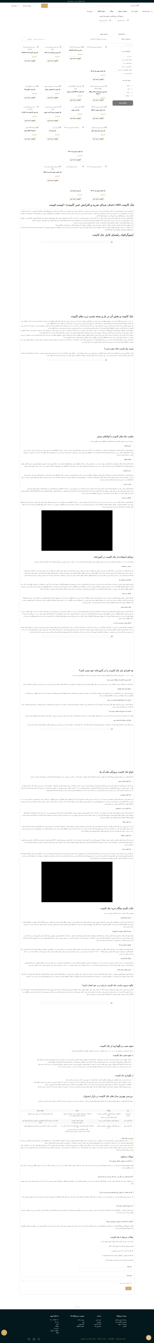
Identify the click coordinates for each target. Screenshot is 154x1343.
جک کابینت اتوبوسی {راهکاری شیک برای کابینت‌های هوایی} (117, 1255)
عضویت (99, 1322)
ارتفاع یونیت (128, 63)
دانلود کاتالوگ (80, 1326)
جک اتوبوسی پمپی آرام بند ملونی (52, 112)
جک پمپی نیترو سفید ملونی (98, 130)
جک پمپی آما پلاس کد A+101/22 (29, 112)
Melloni (128, 96)
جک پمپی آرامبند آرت (75, 190)
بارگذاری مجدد (123, 103)
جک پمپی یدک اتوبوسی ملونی (52, 89)
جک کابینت (102, 16)
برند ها (57, 1322)
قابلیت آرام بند (128, 59)
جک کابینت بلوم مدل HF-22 (98, 190)
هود (83, 1322)
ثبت (128, 1288)
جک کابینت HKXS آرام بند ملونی (75, 91)
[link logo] (135, 5)
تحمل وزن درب (128, 66)
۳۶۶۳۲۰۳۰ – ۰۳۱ (54, 1320)
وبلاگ (57, 1332)
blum (128, 92)
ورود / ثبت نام (27, 5)
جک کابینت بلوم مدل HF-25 (75, 151)
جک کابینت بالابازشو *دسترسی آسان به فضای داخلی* (119, 1260)
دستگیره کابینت (117, 229)
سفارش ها (98, 1326)
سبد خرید (14, 5)
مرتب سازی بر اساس (39, 39)
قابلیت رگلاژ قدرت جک (126, 70)
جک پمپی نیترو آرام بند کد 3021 (52, 52)
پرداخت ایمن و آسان (120, 1320)
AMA (128, 85)
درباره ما (56, 1328)
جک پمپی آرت (52, 130)
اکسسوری (81, 1324)
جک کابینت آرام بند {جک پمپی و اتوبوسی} (122, 1250)
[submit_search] (44, 5)
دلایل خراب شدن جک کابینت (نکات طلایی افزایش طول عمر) (117, 1241)
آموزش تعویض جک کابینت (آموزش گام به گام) (121, 1246)
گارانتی (124, 1326)
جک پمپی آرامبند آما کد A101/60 (29, 52)
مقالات (57, 1326)
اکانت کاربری (97, 1324)
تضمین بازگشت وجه (120, 1322)
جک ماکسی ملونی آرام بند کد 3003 (52, 172)
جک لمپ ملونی (75, 110)
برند (131, 56)
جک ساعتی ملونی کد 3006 (98, 110)
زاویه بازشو (129, 73)
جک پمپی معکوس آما (29, 89)
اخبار (57, 1324)
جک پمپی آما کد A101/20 (75, 50)
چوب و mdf (81, 1320)
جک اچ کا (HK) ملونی (30, 130)
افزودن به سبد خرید (98, 79)
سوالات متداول (54, 1330)
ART (128, 89)
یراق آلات (119, 16)
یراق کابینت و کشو (111, 16)
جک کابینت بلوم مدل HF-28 (98, 71)
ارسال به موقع (122, 1324)
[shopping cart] (9, 5)
